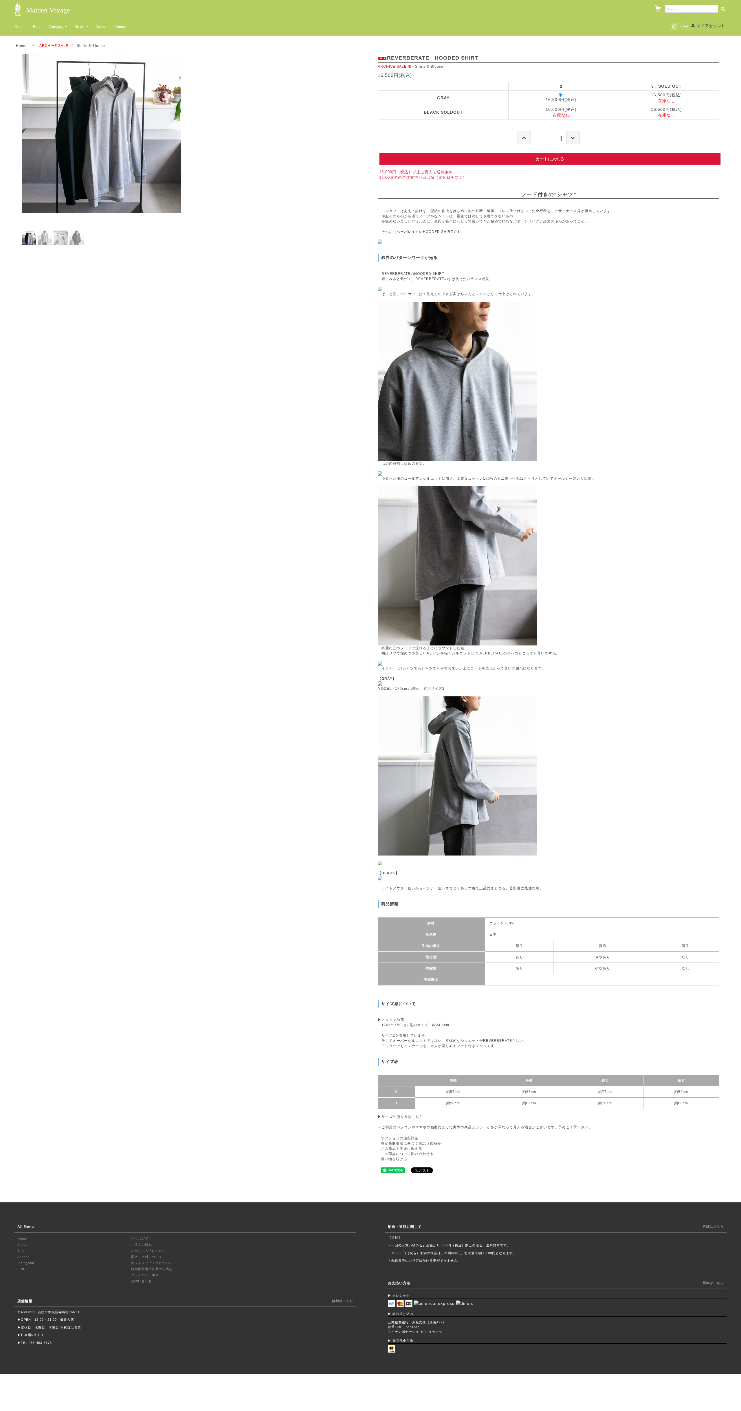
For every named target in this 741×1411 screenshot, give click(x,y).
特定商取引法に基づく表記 (152, 1269)
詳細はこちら (342, 1301)
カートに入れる (550, 159)
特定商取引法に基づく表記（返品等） (413, 1143)
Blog (37, 27)
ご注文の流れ (141, 1244)
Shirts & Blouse (91, 46)
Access (100, 27)
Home (21, 46)
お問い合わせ (141, 1281)
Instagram (25, 1263)
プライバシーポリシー (148, 1275)
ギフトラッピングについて (152, 1263)
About (19, 27)
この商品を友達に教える (401, 1149)
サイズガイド (141, 1238)
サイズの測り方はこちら (402, 1117)
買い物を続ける (394, 1159)
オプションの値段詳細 (400, 1138)
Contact (120, 27)
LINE (21, 1269)
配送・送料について (146, 1257)
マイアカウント (711, 26)
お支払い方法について (148, 1250)
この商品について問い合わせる (407, 1154)
